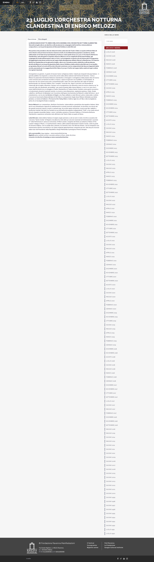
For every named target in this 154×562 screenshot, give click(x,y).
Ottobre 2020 (111, 277)
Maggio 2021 (110, 248)
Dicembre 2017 (111, 385)
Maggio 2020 (110, 297)
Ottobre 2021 (111, 228)
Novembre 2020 (112, 273)
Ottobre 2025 (111, 80)
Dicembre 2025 (111, 76)
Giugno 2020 (110, 293)
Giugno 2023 (110, 164)
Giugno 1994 (110, 517)
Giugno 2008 (110, 461)
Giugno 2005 (110, 473)
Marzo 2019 (110, 337)
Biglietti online (92, 547)
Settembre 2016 (112, 425)
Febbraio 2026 (111, 68)
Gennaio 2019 (111, 345)
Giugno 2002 (110, 485)
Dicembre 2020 (111, 268)
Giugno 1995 (110, 513)
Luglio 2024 (110, 124)
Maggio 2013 (110, 441)
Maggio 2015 (110, 433)
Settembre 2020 (112, 281)
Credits (28, 558)
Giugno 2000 (110, 493)
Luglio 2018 (110, 361)
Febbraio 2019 (111, 341)
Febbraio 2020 (111, 305)
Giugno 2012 (110, 445)
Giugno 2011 (110, 449)
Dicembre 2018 (111, 349)
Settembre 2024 (112, 116)
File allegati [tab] (42, 39)
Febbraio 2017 (111, 413)
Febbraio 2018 (111, 377)
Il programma (92, 545)
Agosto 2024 (110, 120)
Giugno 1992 (110, 525)
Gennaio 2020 (111, 309)
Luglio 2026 (110, 52)
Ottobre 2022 (111, 188)
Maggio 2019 (110, 329)
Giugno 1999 (110, 497)
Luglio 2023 (110, 160)
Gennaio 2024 (111, 144)
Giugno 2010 (110, 453)
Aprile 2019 (110, 333)
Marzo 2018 (110, 373)
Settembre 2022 (112, 192)
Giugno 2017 (110, 405)
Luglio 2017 (110, 401)
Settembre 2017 (112, 397)
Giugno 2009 (110, 457)
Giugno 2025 (110, 88)
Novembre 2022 (112, 184)
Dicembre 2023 (111, 148)
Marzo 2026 (110, 64)
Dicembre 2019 (111, 313)
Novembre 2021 (111, 224)
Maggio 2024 (110, 132)
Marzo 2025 (110, 96)
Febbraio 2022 (111, 216)
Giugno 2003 (110, 481)
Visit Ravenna (109, 543)
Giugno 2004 (110, 477)
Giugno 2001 (110, 489)
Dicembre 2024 (111, 104)
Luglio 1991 (110, 529)
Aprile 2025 (110, 92)
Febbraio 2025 (111, 100)
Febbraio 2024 (111, 140)
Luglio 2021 (110, 240)
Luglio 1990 (110, 533)
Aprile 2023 (110, 172)
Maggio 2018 (110, 369)
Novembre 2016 (112, 421)
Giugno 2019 (110, 325)
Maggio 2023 (110, 168)
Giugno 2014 (110, 437)
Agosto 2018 (110, 357)
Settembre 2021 (112, 232)
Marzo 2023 (110, 176)
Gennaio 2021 (111, 264)
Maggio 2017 (110, 409)
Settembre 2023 (112, 156)
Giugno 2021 (110, 244)
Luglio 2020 (110, 289)
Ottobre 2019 (111, 321)
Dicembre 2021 (111, 220)
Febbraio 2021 (111, 260)
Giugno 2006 (110, 469)
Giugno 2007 (110, 465)
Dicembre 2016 (111, 417)
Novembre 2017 (111, 389)
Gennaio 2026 (111, 72)
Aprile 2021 (110, 252)
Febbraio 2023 (111, 180)
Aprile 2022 (110, 208)
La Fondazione (109, 545)
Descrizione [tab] (32, 39)
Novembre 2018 (112, 353)
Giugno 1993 (110, 521)
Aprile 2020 (110, 301)
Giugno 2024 (110, 128)
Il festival (90, 543)
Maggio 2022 (110, 204)
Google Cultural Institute (113, 547)
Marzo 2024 (110, 136)
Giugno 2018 (110, 365)
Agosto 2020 (110, 285)
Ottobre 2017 (111, 393)
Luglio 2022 (110, 196)
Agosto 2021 (110, 236)
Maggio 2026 (110, 60)
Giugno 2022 (110, 200)
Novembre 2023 (112, 152)
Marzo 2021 (110, 256)
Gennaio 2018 (111, 381)
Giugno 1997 (110, 505)
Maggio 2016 (110, 429)
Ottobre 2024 (111, 112)
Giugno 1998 (110, 501)
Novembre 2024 (112, 108)
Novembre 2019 (112, 317)
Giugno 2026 (110, 56)
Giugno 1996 (110, 509)
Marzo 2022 (110, 212)
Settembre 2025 (112, 84)
